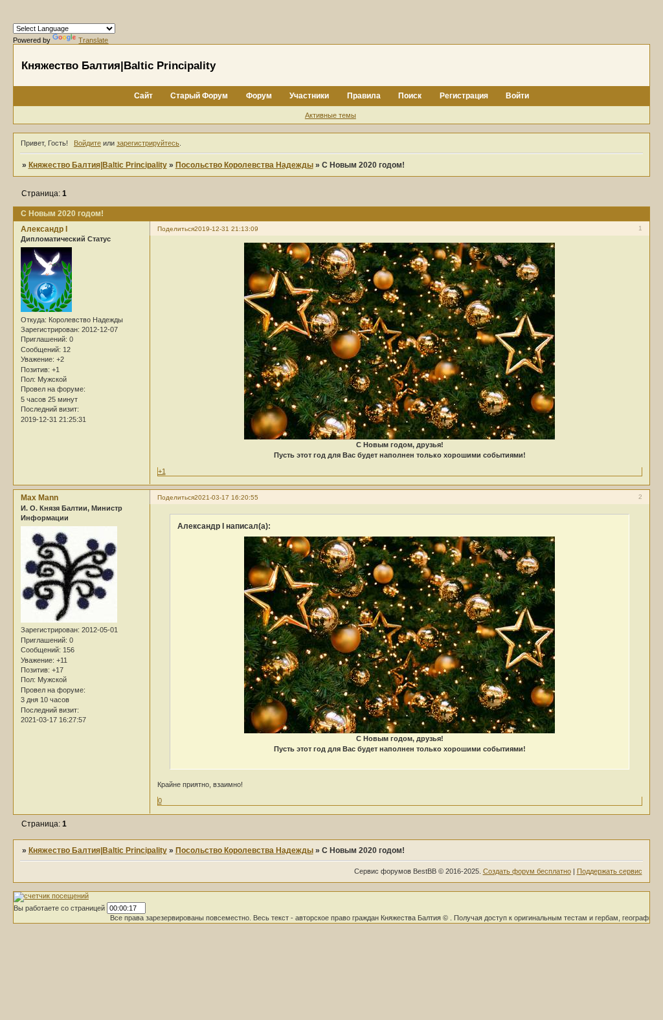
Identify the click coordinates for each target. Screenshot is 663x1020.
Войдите (87, 143)
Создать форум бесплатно (527, 871)
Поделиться (175, 228)
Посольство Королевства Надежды (244, 165)
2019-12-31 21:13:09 (226, 228)
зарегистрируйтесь (148, 143)
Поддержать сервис (609, 871)
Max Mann (39, 497)
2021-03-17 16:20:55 (226, 497)
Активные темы (330, 115)
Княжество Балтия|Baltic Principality (97, 165)
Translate (93, 40)
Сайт (143, 95)
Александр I (44, 229)
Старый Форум (199, 95)
